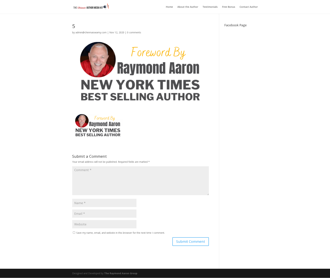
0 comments (134, 32)
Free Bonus (228, 7)
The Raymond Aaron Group (120, 273)
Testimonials (210, 7)
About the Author (187, 7)
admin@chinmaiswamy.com (91, 32)
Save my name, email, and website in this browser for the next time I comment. (120, 232)
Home (169, 7)
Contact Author (249, 7)
